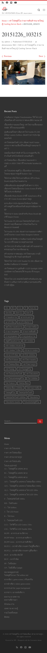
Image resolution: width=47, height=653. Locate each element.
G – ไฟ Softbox (10, 507)
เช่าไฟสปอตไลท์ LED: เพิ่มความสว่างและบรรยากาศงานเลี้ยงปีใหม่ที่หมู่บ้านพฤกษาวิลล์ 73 (22, 145)
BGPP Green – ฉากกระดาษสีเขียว (18, 542)
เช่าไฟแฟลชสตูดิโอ (15, 378)
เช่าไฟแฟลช (32, 374)
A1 (7, 308)
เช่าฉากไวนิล (12, 355)
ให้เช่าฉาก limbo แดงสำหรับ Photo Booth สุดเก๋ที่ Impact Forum (22, 215)
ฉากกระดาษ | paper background (17, 588)
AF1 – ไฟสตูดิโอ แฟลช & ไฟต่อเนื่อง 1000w (22, 482)
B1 (13, 308)
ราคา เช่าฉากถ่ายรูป (13, 457)
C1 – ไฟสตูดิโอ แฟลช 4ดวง (15, 477)
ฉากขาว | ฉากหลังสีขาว (14, 592)
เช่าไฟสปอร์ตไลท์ (14, 374)
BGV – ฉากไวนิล (11, 559)
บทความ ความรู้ (11, 608)
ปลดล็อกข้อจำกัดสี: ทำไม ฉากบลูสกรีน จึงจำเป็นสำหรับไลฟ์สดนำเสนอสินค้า (22, 154)
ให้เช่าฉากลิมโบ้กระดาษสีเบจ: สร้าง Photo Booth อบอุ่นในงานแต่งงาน (22, 179)
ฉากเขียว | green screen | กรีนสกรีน (18, 579)
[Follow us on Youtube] (15, 2)
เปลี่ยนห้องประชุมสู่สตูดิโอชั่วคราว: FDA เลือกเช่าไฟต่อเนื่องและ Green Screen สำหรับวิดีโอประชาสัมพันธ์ (23, 188)
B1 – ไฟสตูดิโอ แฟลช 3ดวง (15, 473)
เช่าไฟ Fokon (12, 359)
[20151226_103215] (23, 72)
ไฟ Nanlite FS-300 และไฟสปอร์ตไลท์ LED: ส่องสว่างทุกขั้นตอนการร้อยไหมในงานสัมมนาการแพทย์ (22, 224)
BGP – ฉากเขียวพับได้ (13, 555)
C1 (19, 308)
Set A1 (33, 308)
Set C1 (19, 313)
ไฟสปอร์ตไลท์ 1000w (16, 397)
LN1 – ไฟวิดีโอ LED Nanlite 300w (18, 529)
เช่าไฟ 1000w (28, 355)
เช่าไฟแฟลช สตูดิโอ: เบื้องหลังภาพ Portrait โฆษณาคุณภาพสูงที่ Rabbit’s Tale (22, 172)
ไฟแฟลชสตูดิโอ (31, 402)
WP (15, 640)
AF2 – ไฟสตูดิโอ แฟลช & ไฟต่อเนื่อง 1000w (22, 486)
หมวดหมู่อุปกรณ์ (11, 572)
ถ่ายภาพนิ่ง (31, 327)
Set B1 (9, 313)
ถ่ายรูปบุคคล (11, 336)
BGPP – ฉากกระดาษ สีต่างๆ (16, 533)
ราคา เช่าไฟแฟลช (12, 448)
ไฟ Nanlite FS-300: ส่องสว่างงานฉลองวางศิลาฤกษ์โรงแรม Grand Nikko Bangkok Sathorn (23, 233)
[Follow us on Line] (11, 2)
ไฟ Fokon (10, 383)
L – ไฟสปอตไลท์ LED (13, 520)
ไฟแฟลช (34, 397)
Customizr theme (36, 640)
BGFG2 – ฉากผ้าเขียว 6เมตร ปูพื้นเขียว (20, 551)
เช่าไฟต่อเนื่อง (12, 364)
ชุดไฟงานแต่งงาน (14, 327)
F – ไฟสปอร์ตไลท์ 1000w (14, 499)
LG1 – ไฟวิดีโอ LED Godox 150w (18, 525)
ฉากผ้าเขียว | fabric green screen (17, 584)
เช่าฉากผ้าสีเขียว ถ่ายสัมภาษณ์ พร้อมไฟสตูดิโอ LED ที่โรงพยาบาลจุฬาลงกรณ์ (23, 240)
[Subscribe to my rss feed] (3, 2)
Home (4, 21)
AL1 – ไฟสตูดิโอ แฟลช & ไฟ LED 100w (21, 490)
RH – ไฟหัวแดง (10, 503)
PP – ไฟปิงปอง (10, 563)
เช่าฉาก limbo (31, 350)
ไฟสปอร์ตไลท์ (25, 392)
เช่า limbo (28, 341)
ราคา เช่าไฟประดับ (12, 461)
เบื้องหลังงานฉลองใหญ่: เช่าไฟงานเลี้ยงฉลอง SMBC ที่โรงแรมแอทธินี (23, 126)
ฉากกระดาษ (27, 317)
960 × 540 (17, 45)
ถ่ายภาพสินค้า (29, 331)
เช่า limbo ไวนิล (13, 350)
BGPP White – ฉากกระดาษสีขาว (17, 538)
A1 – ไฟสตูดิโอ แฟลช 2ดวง (16, 469)
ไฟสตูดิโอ (10, 392)
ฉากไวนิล (10, 322)
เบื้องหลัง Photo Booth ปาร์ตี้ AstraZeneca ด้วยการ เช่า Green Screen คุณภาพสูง (22, 197)
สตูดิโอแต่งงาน (13, 341)
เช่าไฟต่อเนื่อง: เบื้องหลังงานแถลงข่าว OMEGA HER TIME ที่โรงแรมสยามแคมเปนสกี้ (22, 163)
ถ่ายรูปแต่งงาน (28, 336)
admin (7, 42)
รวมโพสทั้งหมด (11, 613)
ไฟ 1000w (33, 378)
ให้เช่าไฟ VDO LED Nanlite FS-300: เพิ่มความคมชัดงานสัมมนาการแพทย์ (23, 262)
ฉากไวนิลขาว (24, 322)
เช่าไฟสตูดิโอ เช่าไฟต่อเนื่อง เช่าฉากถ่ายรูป (26, 634)
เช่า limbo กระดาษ (14, 345)
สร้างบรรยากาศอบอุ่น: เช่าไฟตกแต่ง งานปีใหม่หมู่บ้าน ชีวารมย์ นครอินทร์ (22, 255)
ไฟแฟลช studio (13, 402)
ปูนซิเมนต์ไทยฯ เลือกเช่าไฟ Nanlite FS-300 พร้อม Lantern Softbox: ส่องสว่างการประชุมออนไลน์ (22, 135)
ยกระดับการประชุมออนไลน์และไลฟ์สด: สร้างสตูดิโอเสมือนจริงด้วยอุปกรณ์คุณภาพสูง (22, 206)
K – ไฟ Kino (9, 516)
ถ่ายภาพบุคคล (12, 331)
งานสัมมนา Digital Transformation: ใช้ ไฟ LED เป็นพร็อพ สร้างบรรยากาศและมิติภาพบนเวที (23, 118)
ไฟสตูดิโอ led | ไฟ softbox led (16, 575)
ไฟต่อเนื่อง (24, 383)
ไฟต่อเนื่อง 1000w (14, 388)
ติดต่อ (6, 617)
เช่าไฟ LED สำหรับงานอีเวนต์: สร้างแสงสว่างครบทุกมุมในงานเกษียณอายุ (23, 248)
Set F (28, 313)
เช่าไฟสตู (10, 369)
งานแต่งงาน (11, 317)
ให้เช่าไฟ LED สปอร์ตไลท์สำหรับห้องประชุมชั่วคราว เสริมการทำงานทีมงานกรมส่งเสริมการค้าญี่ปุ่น (23, 282)
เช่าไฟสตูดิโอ (24, 369)
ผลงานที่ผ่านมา (10, 600)
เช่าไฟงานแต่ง (29, 359)
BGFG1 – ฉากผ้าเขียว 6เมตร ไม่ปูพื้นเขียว (22, 546)
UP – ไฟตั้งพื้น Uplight (13, 568)
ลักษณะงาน (9, 604)
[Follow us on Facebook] (7, 2)
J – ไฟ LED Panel (11, 512)
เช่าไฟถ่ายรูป (29, 364)
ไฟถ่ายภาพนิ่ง (33, 388)
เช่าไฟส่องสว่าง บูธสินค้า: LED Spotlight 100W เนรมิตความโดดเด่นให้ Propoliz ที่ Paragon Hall (23, 271)
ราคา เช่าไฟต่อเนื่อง (13, 453)
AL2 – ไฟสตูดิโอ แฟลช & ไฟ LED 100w (21, 495)
